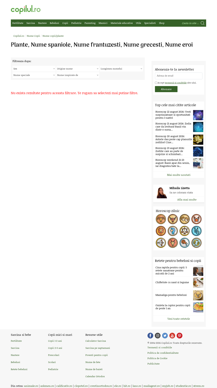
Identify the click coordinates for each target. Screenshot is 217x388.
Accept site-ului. (176, 82)
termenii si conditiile (176, 82)
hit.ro (126, 386)
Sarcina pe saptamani (97, 348)
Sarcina (30, 23)
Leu (161, 231)
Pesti (196, 243)
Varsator (185, 243)
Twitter (165, 335)
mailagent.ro (151, 386)
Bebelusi (54, 23)
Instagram (158, 335)
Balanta (185, 231)
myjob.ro (167, 386)
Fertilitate (17, 23)
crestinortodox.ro (101, 386)
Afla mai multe (186, 199)
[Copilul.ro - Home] (26, 9)
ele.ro (117, 386)
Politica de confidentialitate (163, 353)
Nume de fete (92, 362)
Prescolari (53, 355)
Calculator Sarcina (95, 341)
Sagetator (161, 243)
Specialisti (150, 23)
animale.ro (31, 386)
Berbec (161, 219)
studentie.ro (183, 386)
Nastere (42, 23)
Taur (173, 219)
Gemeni (185, 219)
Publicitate (153, 363)
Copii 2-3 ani (55, 348)
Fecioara (173, 231)
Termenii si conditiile (159, 347)
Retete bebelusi (19, 369)
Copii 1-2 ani (55, 341)
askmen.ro (47, 386)
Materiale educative (122, 23)
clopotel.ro (81, 386)
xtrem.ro (198, 386)
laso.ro (137, 386)
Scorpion (196, 231)
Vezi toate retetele (178, 319)
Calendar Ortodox (95, 376)
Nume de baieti (94, 369)
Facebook (150, 335)
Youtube (172, 335)
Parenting (90, 23)
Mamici (103, 23)
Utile (138, 23)
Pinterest (179, 335)
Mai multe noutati (178, 175)
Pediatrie (76, 23)
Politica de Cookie (157, 358)
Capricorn (173, 243)
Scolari (52, 362)
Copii (65, 23)
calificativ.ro (64, 386)
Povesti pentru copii (96, 355)
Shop (161, 23)
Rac (196, 219)
